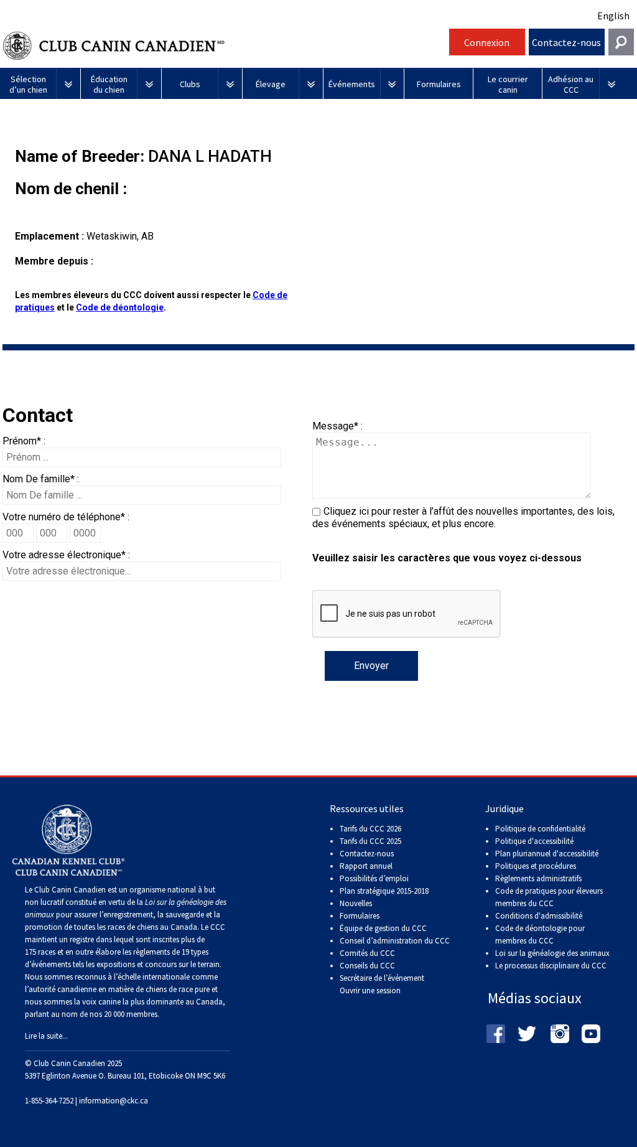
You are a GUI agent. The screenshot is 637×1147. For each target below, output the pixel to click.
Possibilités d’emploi (374, 878)
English (613, 15)
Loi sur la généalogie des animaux (552, 953)
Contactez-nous (566, 42)
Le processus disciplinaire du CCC (551, 965)
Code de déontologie (120, 307)
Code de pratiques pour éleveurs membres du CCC (549, 897)
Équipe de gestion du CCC (383, 928)
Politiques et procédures (535, 866)
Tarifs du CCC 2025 (370, 841)
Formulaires (359, 916)
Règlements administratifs (538, 878)
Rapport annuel (366, 866)
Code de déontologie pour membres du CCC (540, 934)
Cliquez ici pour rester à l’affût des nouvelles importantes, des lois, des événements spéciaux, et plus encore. (463, 517)
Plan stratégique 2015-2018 (384, 891)
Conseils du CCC (367, 965)
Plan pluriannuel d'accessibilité (546, 853)
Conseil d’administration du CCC (395, 940)
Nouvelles (356, 903)
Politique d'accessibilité (534, 841)
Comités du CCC (367, 953)
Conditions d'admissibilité (538, 916)
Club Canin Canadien (224, 45)
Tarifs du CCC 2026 (370, 828)
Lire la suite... (46, 1036)
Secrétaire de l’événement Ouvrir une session (382, 984)
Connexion (486, 42)
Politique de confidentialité (540, 828)
